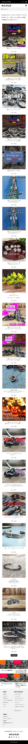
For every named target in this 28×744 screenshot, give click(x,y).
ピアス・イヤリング (19, 700)
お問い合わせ (5, 702)
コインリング (17, 696)
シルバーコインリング (19, 698)
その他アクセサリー (18, 710)
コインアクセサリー (18, 694)
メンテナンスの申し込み (7, 700)
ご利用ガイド (5, 698)
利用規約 (4, 720)
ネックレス (17, 702)
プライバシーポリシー (7, 718)
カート (4, 706)
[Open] (14, 35)
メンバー (4, 704)
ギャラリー (5, 696)
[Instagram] (24, 45)
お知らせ (4, 694)
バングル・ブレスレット (19, 704)
